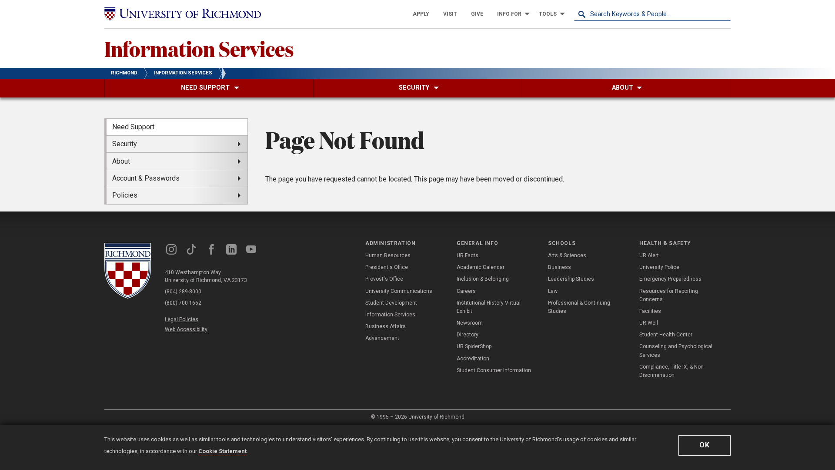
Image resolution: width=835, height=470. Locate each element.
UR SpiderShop (474, 346)
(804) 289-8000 (183, 292)
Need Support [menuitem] (133, 127)
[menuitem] (421, 14)
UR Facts (467, 255)
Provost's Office (384, 279)
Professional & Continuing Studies (579, 307)
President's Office (386, 267)
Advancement (382, 338)
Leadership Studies (571, 279)
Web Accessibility (186, 329)
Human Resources (388, 255)
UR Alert (649, 255)
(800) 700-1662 (183, 303)
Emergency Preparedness (670, 279)
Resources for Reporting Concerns (668, 295)
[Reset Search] (723, 14)
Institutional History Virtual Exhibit (489, 307)
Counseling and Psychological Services (675, 350)
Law (553, 291)
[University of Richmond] (182, 14)
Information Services (199, 48)
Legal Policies (181, 319)
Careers (466, 291)
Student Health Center (665, 335)
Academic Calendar (480, 267)
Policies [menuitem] (124, 195)
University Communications (398, 291)
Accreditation (473, 359)
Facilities (650, 311)
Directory (467, 335)
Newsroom (470, 323)
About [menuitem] (121, 161)
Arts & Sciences (567, 255)
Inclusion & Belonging (483, 279)
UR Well (648, 323)
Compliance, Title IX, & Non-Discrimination (672, 371)
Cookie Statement (222, 451)
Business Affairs (385, 326)
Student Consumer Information (494, 370)
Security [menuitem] (124, 144)
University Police (659, 267)
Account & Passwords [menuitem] (146, 178)
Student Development (391, 303)
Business (559, 267)
